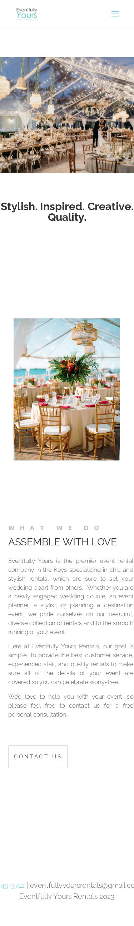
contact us (38, 756)
